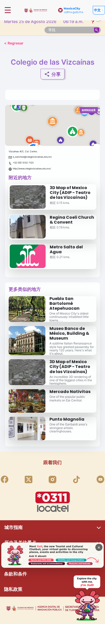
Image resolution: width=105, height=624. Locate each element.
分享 (56, 74)
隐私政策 (13, 589)
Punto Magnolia (66, 419)
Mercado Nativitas (69, 392)
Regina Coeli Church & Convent (72, 219)
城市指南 (13, 527)
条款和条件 (15, 573)
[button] (52, 125)
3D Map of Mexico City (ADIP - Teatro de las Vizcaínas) (70, 192)
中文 (97, 10)
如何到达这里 (89, 110)
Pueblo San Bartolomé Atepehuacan (64, 303)
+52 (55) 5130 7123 (23, 162)
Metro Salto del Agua (66, 249)
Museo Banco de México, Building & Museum (69, 333)
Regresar (13, 43)
